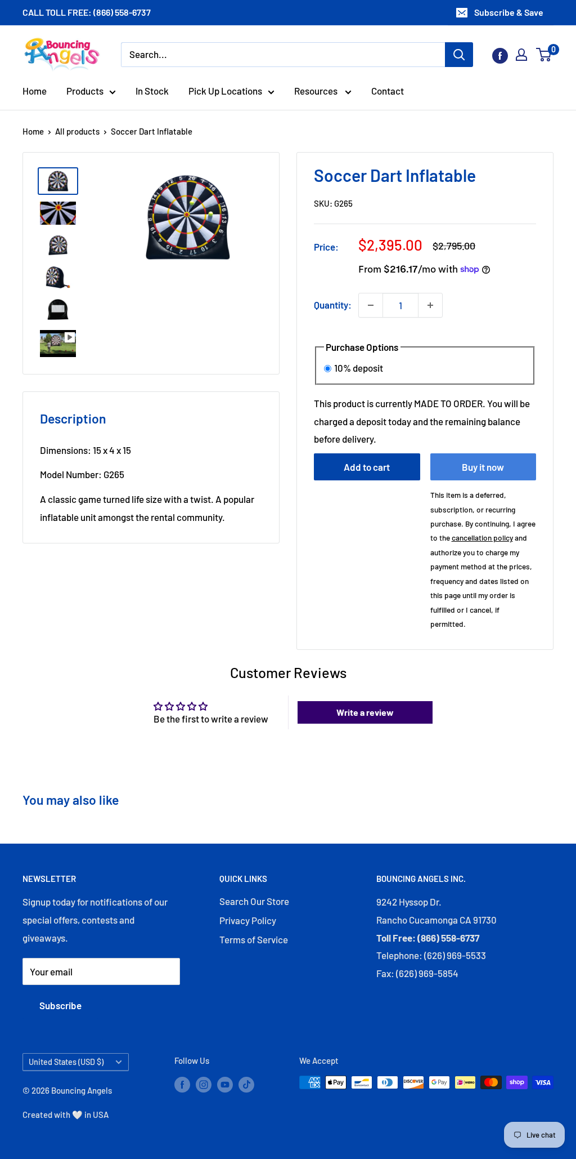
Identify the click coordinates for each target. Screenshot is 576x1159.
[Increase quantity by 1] (430, 305)
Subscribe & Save (508, 12)
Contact (387, 90)
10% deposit (358, 367)
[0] (544, 54)
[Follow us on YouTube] (225, 1084)
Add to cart (367, 466)
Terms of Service (253, 939)
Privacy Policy (247, 920)
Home (34, 90)
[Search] (459, 54)
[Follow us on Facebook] (500, 55)
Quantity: (333, 304)
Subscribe (60, 1005)
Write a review (365, 712)
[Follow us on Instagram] (204, 1084)
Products (85, 90)
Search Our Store (254, 901)
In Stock (152, 90)
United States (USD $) (66, 1062)
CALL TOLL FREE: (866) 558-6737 (86, 12)
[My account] (521, 54)
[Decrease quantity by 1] (370, 305)
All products (77, 131)
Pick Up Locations (225, 90)
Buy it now (483, 466)
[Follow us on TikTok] (246, 1084)
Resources (316, 90)
